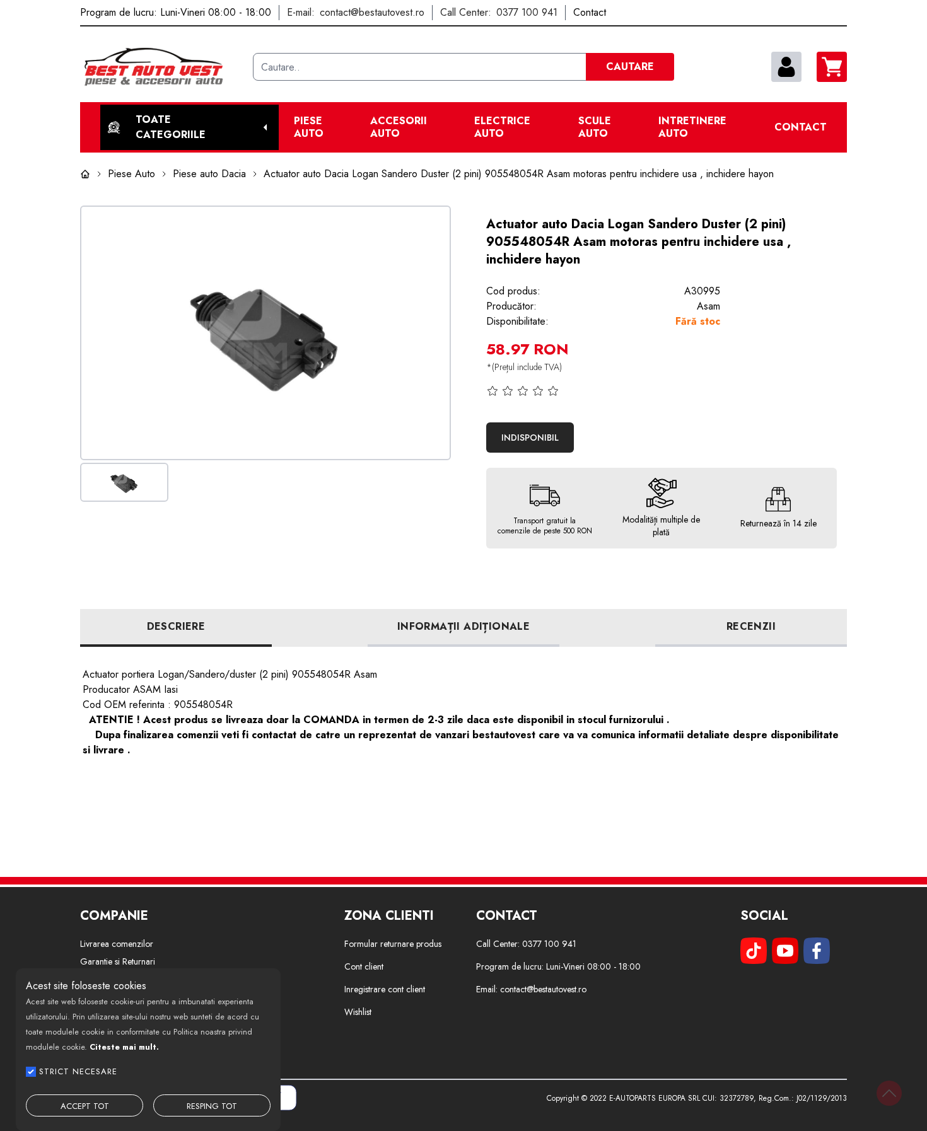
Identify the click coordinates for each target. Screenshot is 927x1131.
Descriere (176, 626)
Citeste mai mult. (124, 1047)
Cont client (363, 966)
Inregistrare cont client (384, 989)
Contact (800, 127)
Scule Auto (594, 127)
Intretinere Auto (692, 127)
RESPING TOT (212, 1106)
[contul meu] (786, 67)
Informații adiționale (463, 626)
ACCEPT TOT (85, 1106)
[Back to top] (889, 1093)
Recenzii (751, 626)
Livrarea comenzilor (116, 943)
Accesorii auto (398, 127)
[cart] (832, 67)
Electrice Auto (502, 127)
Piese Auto (309, 127)
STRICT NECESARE (78, 1071)
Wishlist (357, 1012)
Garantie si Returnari (117, 961)
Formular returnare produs (392, 943)
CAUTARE (630, 66)
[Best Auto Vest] (161, 67)
